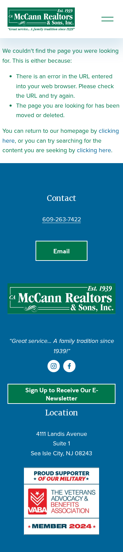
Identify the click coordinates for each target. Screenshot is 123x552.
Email (61, 251)
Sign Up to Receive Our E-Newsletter (61, 394)
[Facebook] (69, 366)
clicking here (94, 150)
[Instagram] (53, 366)
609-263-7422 (61, 219)
